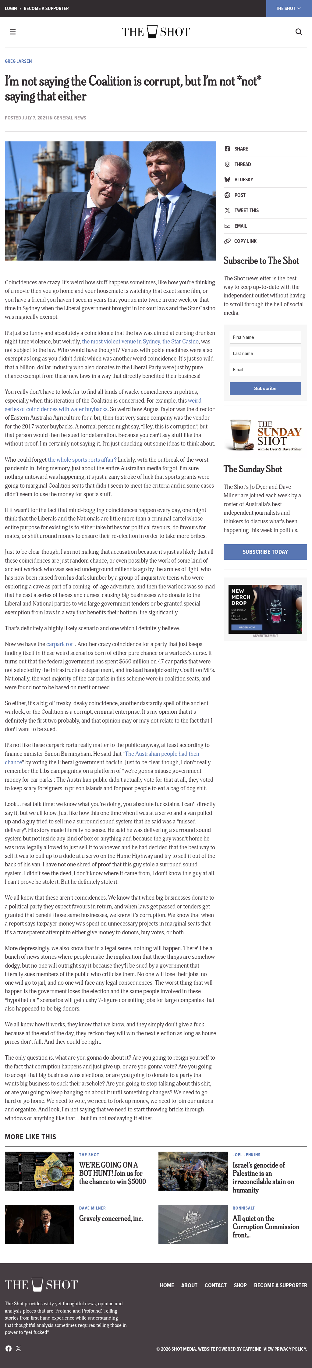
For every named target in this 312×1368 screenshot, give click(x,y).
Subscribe (265, 388)
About (189, 1285)
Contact (216, 1285)
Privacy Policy (290, 1348)
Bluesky (243, 179)
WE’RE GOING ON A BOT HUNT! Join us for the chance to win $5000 (112, 1174)
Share (240, 149)
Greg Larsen (18, 61)
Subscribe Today (265, 552)
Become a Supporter (46, 8)
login (11, 8)
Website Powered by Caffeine (229, 1348)
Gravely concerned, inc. (111, 1219)
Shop (240, 1285)
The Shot (286, 8)
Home (167, 1285)
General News (70, 117)
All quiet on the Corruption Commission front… (266, 1227)
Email (240, 226)
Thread (242, 164)
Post (239, 195)
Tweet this (246, 210)
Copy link (245, 241)
